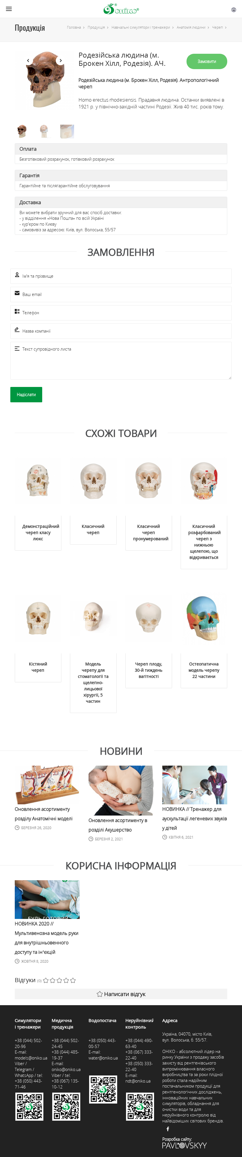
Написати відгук (124, 994)
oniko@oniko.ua (66, 1069)
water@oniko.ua (103, 1058)
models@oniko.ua (31, 1058)
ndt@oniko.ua (138, 1081)
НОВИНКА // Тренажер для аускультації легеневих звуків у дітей (194, 818)
